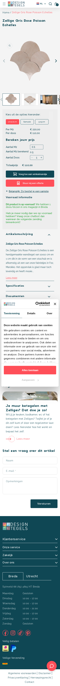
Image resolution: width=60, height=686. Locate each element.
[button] (4, 4)
